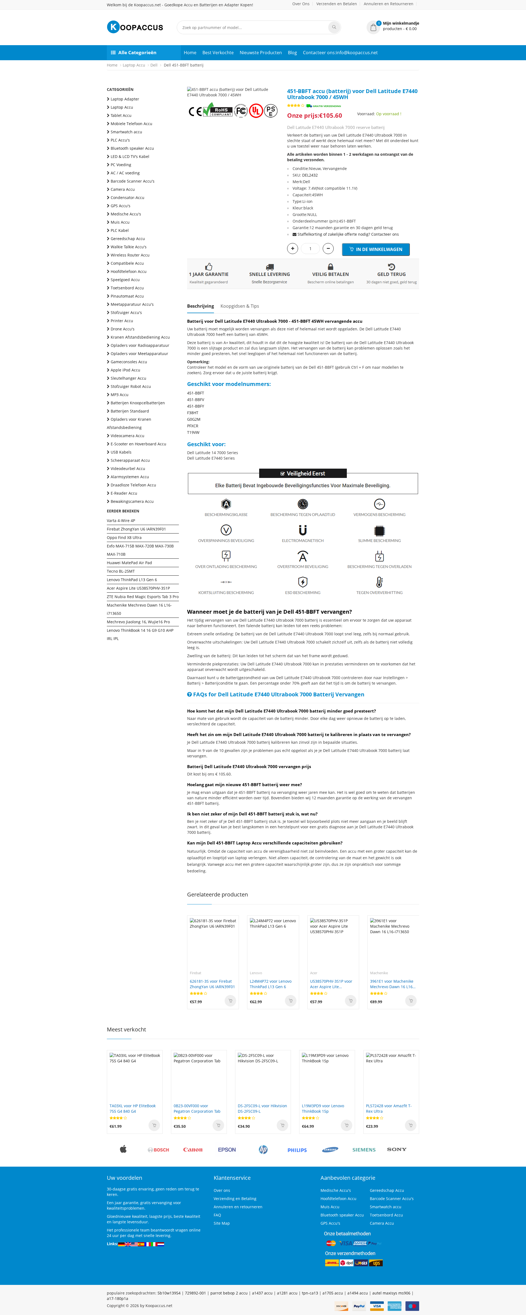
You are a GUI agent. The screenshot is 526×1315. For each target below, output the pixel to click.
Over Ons (301, 3)
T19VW (193, 432)
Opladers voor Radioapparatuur (140, 345)
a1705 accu (332, 1293)
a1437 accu (262, 1293)
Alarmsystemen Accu (130, 476)
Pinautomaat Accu (127, 296)
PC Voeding (121, 164)
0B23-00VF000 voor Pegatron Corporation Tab (197, 1108)
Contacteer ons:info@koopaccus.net (340, 53)
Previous (191, 87)
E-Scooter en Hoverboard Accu (138, 443)
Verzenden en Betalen (336, 3)
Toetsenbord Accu (127, 287)
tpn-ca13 (310, 1293)
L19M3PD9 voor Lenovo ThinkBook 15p (323, 1108)
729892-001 (195, 1293)
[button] (393, 26)
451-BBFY (195, 406)
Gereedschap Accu (128, 238)
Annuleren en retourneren (238, 1206)
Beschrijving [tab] (200, 306)
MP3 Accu (119, 394)
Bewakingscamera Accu (132, 501)
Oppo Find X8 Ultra (124, 537)
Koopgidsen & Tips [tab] (240, 306)
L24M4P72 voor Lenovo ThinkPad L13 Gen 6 (270, 984)
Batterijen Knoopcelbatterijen (138, 402)
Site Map (222, 1223)
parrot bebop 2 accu (229, 1293)
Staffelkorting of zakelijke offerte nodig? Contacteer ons (348, 234)
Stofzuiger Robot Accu (131, 386)
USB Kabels (121, 452)
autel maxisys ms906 (391, 1293)
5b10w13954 (169, 1293)
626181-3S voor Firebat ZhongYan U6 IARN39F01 (212, 984)
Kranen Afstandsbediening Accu (140, 337)
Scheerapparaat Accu (130, 460)
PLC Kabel (120, 230)
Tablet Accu (121, 115)
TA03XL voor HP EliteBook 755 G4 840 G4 (133, 1108)
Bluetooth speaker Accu (132, 148)
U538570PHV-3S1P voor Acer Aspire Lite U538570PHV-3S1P (331, 984)
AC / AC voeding (125, 172)
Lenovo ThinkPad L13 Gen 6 (132, 579)
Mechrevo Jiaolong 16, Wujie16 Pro (138, 621)
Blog (292, 53)
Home (190, 53)
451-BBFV (195, 399)
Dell (154, 65)
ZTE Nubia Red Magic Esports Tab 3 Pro (143, 596)
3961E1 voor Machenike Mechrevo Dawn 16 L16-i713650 (392, 984)
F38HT (192, 412)
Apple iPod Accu (125, 370)
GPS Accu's (120, 205)
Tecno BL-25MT (121, 571)
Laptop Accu (134, 65)
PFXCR (192, 425)
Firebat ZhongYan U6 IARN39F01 (136, 529)
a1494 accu (357, 1293)
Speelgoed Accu (125, 279)
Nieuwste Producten (261, 53)
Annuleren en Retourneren (388, 3)
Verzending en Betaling (235, 1198)
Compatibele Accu (127, 263)
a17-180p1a (117, 1298)
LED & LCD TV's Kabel (130, 156)
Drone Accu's (123, 328)
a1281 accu (287, 1293)
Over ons (222, 1190)
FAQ (217, 1215)
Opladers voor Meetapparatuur (139, 353)
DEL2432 (310, 175)
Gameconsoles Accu (129, 361)
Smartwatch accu (126, 131)
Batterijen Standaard (130, 411)
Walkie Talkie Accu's (129, 246)
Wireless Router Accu (130, 255)
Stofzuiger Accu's (126, 312)
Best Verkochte (218, 53)
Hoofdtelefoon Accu (129, 271)
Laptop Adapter (125, 99)
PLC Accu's (120, 140)
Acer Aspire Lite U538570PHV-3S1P (138, 588)
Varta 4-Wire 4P (121, 520)
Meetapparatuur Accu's (132, 304)
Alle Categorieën (137, 52)
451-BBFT (195, 393)
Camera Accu (123, 189)
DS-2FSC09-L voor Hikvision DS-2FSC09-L (262, 1108)
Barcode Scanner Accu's (133, 181)
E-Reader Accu (124, 493)
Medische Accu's (126, 214)
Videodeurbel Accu (128, 468)
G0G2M (194, 419)
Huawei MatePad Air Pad (129, 562)
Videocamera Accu (127, 435)
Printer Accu (122, 320)
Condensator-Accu (127, 197)
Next (275, 87)
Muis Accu (120, 222)
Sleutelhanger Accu (128, 378)
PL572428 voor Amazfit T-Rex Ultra (389, 1108)
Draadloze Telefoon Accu (133, 485)
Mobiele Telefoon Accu (131, 123)
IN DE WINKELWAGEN (378, 249)
